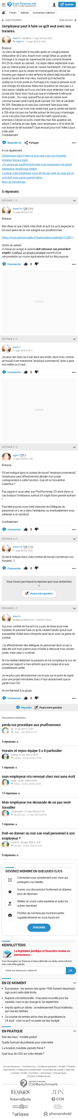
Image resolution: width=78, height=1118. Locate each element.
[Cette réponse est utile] (25, 264)
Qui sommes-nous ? (12, 1066)
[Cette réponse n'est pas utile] (36, 264)
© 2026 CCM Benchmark (39, 1076)
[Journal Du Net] (57, 1092)
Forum (12, 12)
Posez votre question (41, 593)
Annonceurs (46, 1073)
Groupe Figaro (60, 1073)
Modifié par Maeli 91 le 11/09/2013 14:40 (32, 619)
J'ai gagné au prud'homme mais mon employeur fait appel (37, 164)
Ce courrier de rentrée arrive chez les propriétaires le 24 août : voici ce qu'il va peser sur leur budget (35, 1018)
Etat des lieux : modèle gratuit (19, 1037)
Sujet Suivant (66, 20)
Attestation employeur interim (19, 169)
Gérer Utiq (69, 1070)
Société (62, 1066)
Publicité (71, 1066)
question (69, 4)
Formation (34, 1073)
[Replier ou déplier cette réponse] (74, 200)
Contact (15, 1073)
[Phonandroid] (57, 1114)
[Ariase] (20, 1114)
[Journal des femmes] (20, 1092)
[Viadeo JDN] (57, 1106)
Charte (24, 1073)
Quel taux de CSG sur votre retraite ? (23, 1053)
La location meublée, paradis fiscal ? (23, 1048)
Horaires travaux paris (15, 160)
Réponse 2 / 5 (10, 339)
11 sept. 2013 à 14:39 (36, 41)
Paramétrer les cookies (53, 1070)
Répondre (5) (14, 142)
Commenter (14, 264)
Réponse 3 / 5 (10, 447)
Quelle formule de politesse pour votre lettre (27, 1042)
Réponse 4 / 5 (10, 538)
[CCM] (57, 1099)
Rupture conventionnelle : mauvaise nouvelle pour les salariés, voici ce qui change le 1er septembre (36, 1000)
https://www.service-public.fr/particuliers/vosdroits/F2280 (36, 237)
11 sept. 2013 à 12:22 (23, 550)
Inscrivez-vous (29, 1066)
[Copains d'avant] (20, 1106)
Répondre (26, 707)
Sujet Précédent (13, 20)
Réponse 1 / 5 (10, 200)
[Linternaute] (20, 1099)
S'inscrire (39, 927)
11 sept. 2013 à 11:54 (23, 458)
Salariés (24, 12)
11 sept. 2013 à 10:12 (23, 212)
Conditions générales (47, 1066)
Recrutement (9, 1070)
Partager (34, 142)
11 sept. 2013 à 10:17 (23, 350)
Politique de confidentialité (29, 1070)
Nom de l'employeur (14, 182)
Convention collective (44, 12)
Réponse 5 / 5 (10, 608)
